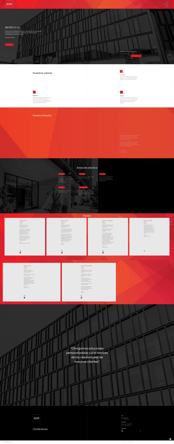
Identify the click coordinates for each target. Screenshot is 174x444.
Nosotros (166, 3)
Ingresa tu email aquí (123, 53)
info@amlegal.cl (126, 418)
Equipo (167, 5)
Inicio (167, 1)
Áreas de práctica (165, 4)
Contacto (166, 6)
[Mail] (20, 251)
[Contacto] (170, 439)
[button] (61, 174)
